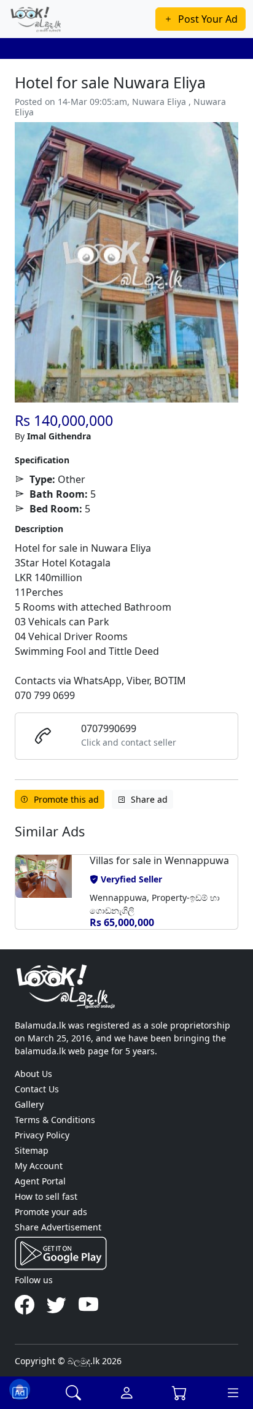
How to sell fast (46, 1196)
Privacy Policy (42, 1135)
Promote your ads (51, 1212)
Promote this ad (66, 799)
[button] (32, 896)
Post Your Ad (208, 19)
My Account (39, 1166)
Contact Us (37, 1089)
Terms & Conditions (55, 1119)
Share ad (149, 799)
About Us (33, 1073)
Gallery (29, 1104)
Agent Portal (40, 1181)
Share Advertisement (58, 1227)
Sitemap (32, 1150)
